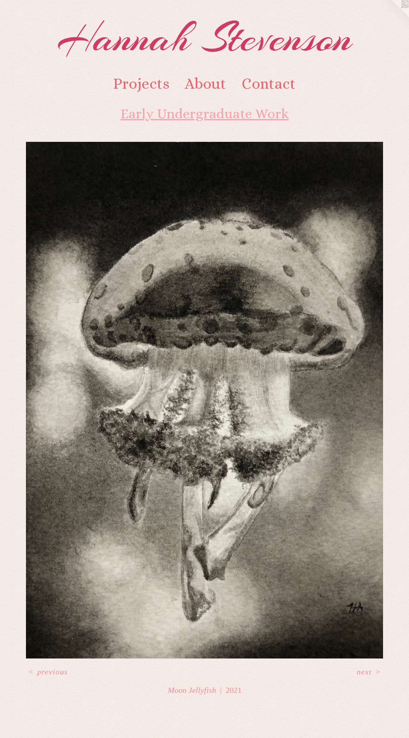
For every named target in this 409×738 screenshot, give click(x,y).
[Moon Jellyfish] (204, 400)
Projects (141, 83)
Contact (269, 83)
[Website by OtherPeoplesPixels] (393, 16)
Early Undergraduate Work (205, 113)
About (205, 83)
